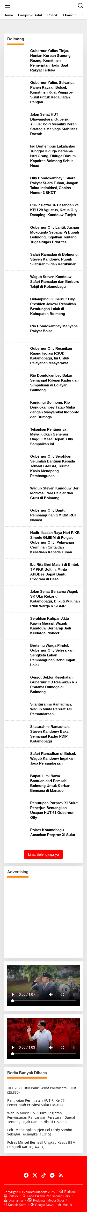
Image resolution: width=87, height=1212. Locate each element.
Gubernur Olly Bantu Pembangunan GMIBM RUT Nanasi (53, 515)
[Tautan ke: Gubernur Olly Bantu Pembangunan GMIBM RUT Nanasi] (17, 515)
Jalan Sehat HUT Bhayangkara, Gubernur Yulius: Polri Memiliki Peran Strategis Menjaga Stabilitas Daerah (53, 124)
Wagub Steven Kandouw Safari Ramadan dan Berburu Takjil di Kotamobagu (54, 281)
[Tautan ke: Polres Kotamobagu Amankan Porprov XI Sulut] (17, 834)
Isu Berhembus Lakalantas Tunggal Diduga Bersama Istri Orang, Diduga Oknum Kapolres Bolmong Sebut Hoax (53, 156)
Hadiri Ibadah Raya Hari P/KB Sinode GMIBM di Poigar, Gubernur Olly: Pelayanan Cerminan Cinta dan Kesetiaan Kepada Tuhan (55, 542)
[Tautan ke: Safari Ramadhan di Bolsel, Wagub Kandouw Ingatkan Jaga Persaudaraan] (17, 758)
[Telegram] (52, 1175)
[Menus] (7, 5)
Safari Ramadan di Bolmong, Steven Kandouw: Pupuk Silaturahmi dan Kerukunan (54, 259)
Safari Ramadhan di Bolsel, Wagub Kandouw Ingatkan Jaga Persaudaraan (53, 758)
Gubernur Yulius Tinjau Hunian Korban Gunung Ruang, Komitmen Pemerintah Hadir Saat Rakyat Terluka (50, 60)
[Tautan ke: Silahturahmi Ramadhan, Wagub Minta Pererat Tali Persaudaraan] (17, 708)
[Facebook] (26, 1175)
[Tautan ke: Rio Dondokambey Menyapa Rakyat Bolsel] (17, 330)
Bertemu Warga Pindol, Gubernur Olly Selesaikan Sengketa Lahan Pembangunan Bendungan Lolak (52, 655)
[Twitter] (35, 1175)
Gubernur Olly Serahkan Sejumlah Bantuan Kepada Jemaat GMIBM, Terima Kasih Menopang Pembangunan (52, 466)
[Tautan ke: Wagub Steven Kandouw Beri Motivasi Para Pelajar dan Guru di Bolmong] (17, 492)
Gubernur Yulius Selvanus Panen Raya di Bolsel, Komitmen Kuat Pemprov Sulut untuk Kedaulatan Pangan (52, 92)
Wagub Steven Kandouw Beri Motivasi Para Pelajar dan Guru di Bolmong (55, 493)
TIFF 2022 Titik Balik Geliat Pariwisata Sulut (41, 1088)
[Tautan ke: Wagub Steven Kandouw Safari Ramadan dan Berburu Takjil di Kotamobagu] (17, 281)
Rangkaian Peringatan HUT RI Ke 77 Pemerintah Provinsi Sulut (36, 1102)
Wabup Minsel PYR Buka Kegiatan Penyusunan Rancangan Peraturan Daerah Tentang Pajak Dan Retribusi (41, 1117)
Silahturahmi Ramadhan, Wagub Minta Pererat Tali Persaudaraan (51, 709)
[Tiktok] (43, 1175)
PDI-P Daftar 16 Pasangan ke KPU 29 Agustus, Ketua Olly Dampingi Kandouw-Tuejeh (54, 210)
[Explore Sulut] (44, 5)
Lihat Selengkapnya (43, 854)
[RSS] (61, 1175)
